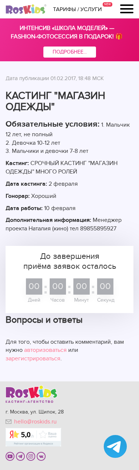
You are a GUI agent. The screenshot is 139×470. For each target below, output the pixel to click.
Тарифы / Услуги (77, 9)
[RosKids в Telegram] (20, 456)
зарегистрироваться (33, 358)
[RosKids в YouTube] (10, 456)
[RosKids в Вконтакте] (41, 456)
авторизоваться (45, 350)
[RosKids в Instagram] (30, 456)
